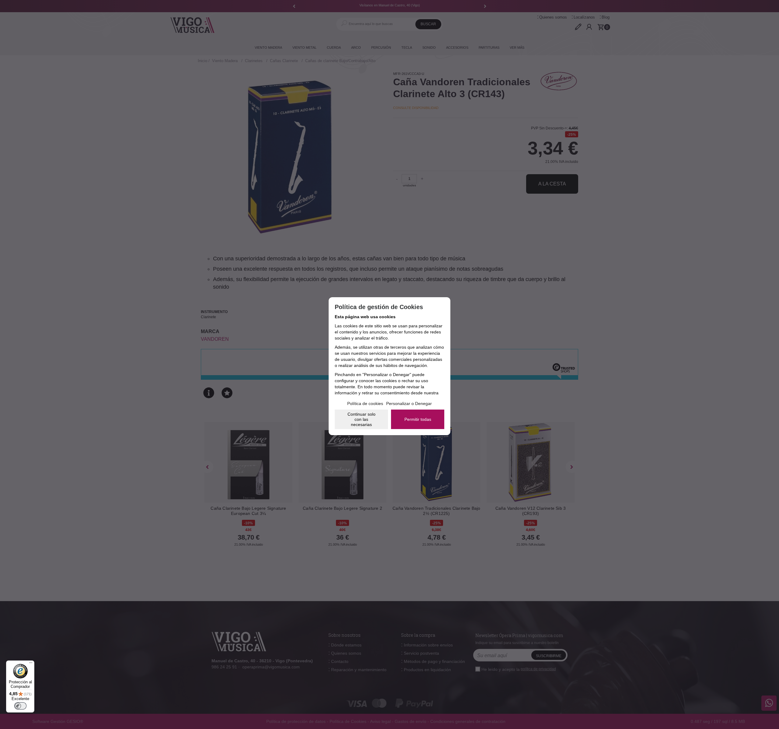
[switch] (20, 706)
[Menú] (30, 664)
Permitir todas (417, 419)
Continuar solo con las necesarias (362, 419)
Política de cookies (365, 403)
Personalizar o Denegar (409, 403)
